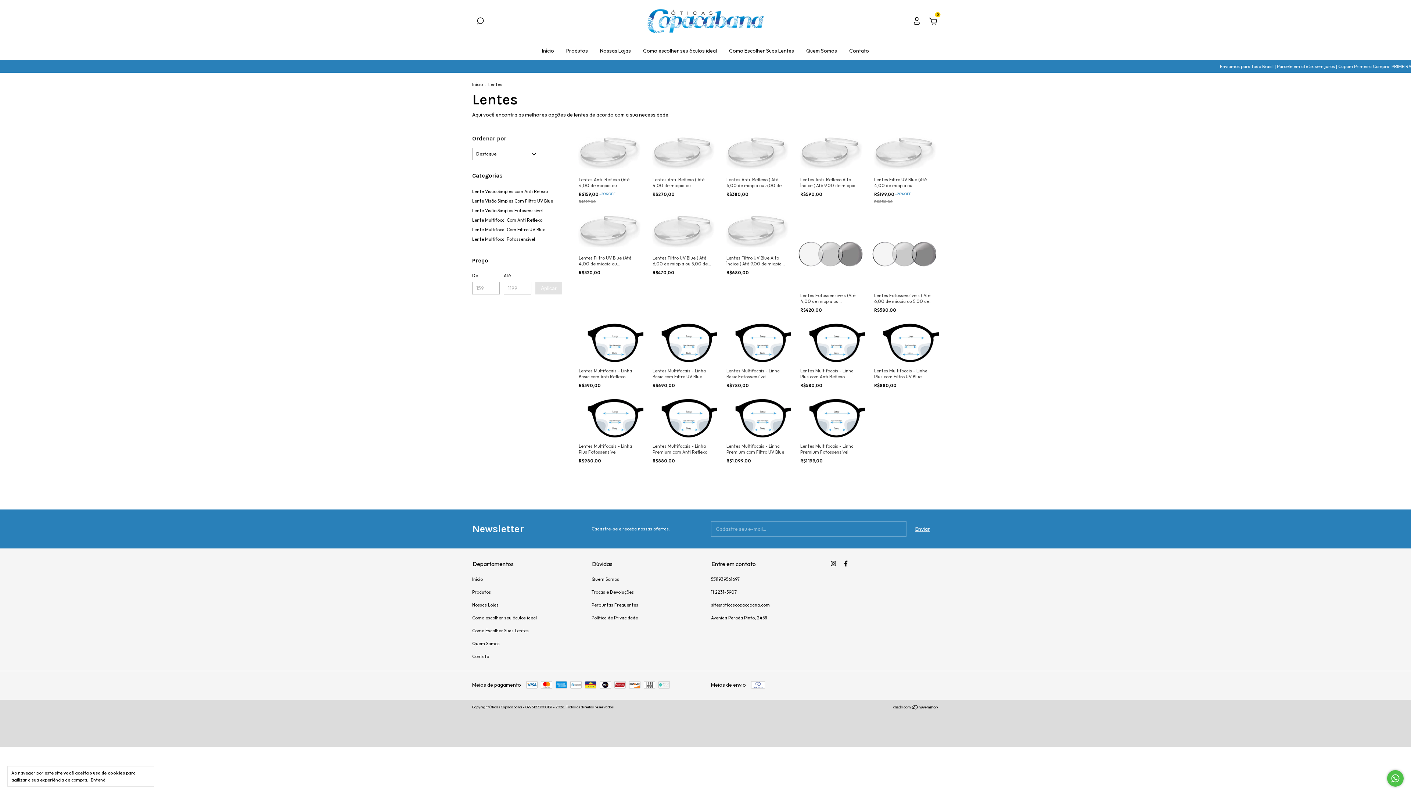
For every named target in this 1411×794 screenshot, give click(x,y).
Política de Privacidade (615, 617)
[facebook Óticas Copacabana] (846, 563)
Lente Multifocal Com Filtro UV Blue (508, 229)
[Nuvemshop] (916, 708)
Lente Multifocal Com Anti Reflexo (507, 220)
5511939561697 (725, 579)
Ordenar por (489, 138)
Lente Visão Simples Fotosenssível (507, 210)
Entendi (99, 780)
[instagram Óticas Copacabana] (833, 563)
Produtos (577, 50)
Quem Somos (821, 50)
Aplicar (549, 288)
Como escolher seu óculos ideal (680, 50)
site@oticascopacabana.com (740, 605)
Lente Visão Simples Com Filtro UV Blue (512, 201)
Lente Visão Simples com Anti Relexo (510, 191)
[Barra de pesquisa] (480, 22)
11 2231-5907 (724, 592)
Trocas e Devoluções (613, 592)
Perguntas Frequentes (615, 605)
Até (507, 275)
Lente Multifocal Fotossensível (503, 239)
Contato (859, 50)
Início (548, 50)
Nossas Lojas (615, 50)
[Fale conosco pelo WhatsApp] (1395, 778)
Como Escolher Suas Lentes (761, 50)
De (475, 275)
